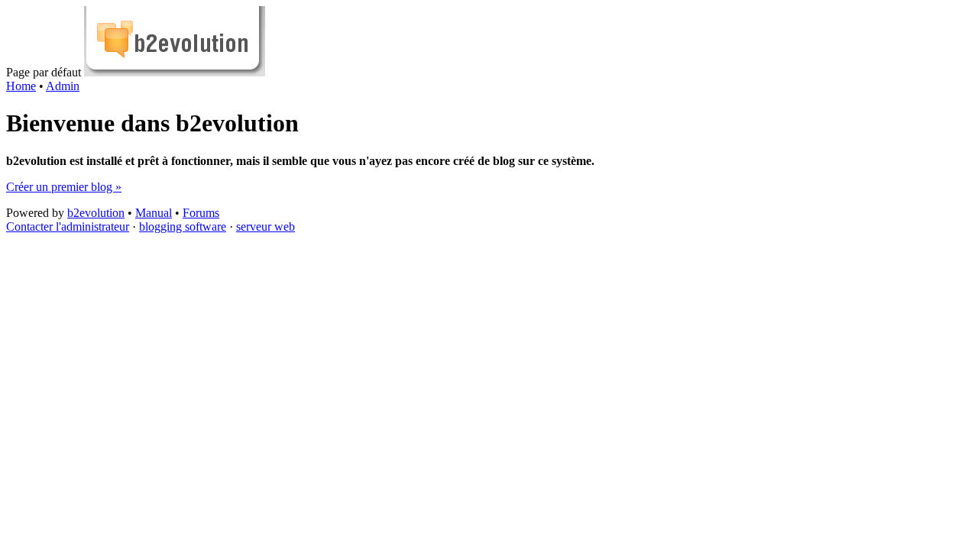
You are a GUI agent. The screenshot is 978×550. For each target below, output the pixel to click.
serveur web (265, 226)
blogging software (182, 226)
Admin (62, 85)
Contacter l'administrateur (67, 226)
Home (21, 85)
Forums (201, 212)
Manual (153, 212)
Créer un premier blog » (63, 186)
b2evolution (96, 212)
